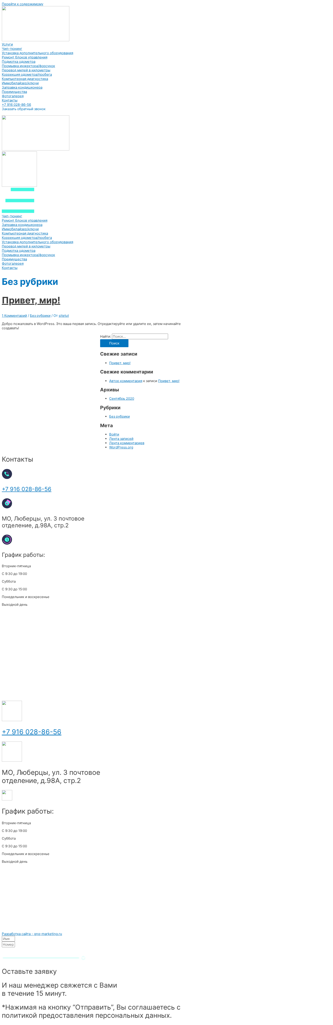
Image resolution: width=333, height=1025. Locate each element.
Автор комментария (125, 381)
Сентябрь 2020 (121, 398)
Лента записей (121, 438)
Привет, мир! (31, 300)
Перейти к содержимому (22, 4)
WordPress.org (121, 447)
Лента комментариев (126, 443)
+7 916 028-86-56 (26, 489)
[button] (16, 104)
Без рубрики (40, 315)
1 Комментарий (14, 315)
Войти (114, 434)
